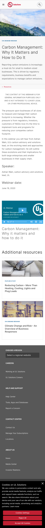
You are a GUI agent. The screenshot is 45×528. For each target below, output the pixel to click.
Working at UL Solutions (15, 371)
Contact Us (10, 427)
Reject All (22, 518)
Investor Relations (13, 470)
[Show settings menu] (36, 222)
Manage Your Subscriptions (17, 433)
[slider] (20, 222)
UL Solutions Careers (14, 377)
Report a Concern (13, 408)
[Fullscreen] (40, 222)
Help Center (10, 396)
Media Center (11, 464)
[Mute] (31, 222)
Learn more (14, 506)
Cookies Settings (22, 513)
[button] (3, 4)
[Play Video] (4, 222)
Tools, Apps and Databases (17, 402)
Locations (10, 439)
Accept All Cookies (22, 523)
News (8, 458)
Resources (7, 87)
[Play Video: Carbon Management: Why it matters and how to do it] (22, 210)
